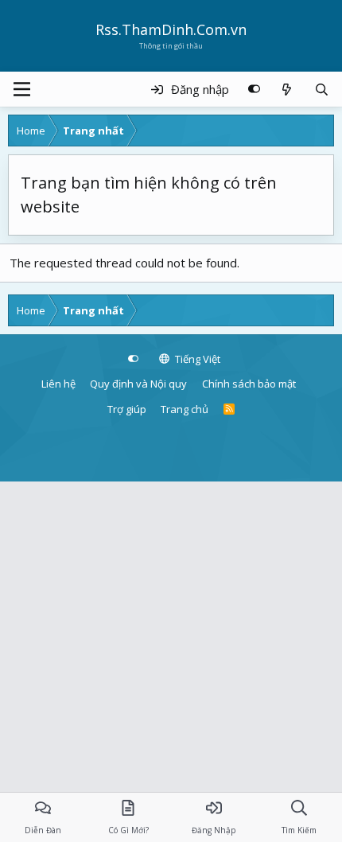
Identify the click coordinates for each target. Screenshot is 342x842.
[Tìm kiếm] (322, 89)
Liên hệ (58, 383)
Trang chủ (184, 409)
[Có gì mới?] (287, 89)
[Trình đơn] (22, 89)
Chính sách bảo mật (249, 383)
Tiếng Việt (196, 359)
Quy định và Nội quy (138, 383)
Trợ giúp (126, 409)
